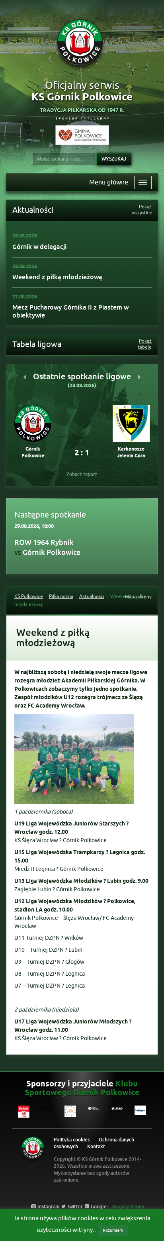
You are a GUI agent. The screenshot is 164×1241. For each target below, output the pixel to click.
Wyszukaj (114, 159)
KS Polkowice (28, 596)
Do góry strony (127, 1205)
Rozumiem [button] (113, 1230)
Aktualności (91, 596)
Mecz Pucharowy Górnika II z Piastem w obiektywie (70, 311)
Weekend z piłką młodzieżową (57, 277)
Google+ (99, 1205)
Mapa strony (138, 597)
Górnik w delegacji (39, 247)
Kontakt (96, 1146)
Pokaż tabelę (145, 344)
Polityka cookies (72, 1139)
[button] (24, 377)
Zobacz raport (81, 474)
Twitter (74, 1205)
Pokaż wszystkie (142, 210)
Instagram (47, 1205)
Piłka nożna (61, 596)
